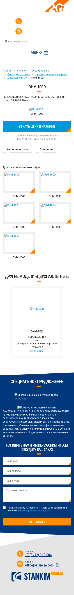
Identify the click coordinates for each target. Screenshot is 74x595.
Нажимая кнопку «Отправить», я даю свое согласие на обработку (37, 509)
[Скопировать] (56, 32)
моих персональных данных (35, 510)
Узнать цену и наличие (37, 126)
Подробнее (37, 351)
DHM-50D (37, 331)
